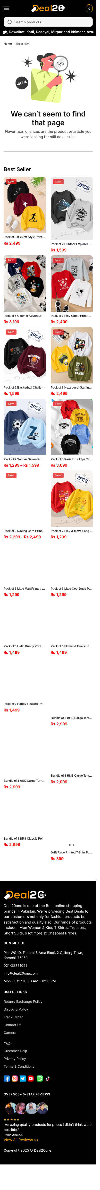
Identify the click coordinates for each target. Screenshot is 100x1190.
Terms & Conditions (19, 1066)
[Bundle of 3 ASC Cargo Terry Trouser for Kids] (25, 753)
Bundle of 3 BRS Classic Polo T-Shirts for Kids (25, 838)
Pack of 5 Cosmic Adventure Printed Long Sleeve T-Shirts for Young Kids (25, 316)
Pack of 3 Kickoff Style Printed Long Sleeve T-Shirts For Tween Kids (25, 237)
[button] (89, 8)
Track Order (13, 1017)
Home (8, 43)
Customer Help (15, 1051)
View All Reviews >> (21, 1139)
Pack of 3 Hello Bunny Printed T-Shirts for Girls (25, 646)
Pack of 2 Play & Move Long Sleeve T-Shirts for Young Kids (72, 531)
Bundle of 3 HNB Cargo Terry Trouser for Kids (72, 775)
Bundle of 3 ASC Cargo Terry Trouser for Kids (25, 780)
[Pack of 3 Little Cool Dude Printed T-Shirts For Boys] (72, 563)
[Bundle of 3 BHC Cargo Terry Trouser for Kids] (72, 686)
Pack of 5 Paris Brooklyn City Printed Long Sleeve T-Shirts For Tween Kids (72, 459)
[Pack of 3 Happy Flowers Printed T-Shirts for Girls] (25, 679)
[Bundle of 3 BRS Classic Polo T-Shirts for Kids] (25, 813)
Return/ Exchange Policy (23, 1001)
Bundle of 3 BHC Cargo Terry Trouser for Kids (72, 718)
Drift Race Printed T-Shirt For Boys (72, 852)
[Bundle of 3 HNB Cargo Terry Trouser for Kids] (72, 750)
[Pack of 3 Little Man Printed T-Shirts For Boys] (25, 563)
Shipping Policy (16, 1009)
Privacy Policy (15, 1059)
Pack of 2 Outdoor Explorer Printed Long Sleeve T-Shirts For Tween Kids (72, 244)
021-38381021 (15, 965)
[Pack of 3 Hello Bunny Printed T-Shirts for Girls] (25, 621)
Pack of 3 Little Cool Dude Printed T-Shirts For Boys (72, 588)
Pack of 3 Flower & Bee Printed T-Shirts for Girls (72, 646)
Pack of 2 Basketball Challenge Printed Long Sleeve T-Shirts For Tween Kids (25, 387)
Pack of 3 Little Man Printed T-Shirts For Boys (25, 588)
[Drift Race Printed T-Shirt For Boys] (72, 820)
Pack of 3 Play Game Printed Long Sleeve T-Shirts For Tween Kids (72, 316)
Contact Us (12, 1025)
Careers (10, 1032)
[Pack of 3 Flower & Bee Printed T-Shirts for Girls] (72, 621)
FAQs (8, 1043)
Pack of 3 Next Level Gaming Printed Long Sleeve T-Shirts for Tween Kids (72, 387)
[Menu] (11, 8)
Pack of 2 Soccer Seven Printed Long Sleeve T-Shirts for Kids (25, 459)
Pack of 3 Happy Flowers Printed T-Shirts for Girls (25, 704)
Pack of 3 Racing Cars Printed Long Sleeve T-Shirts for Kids (25, 531)
